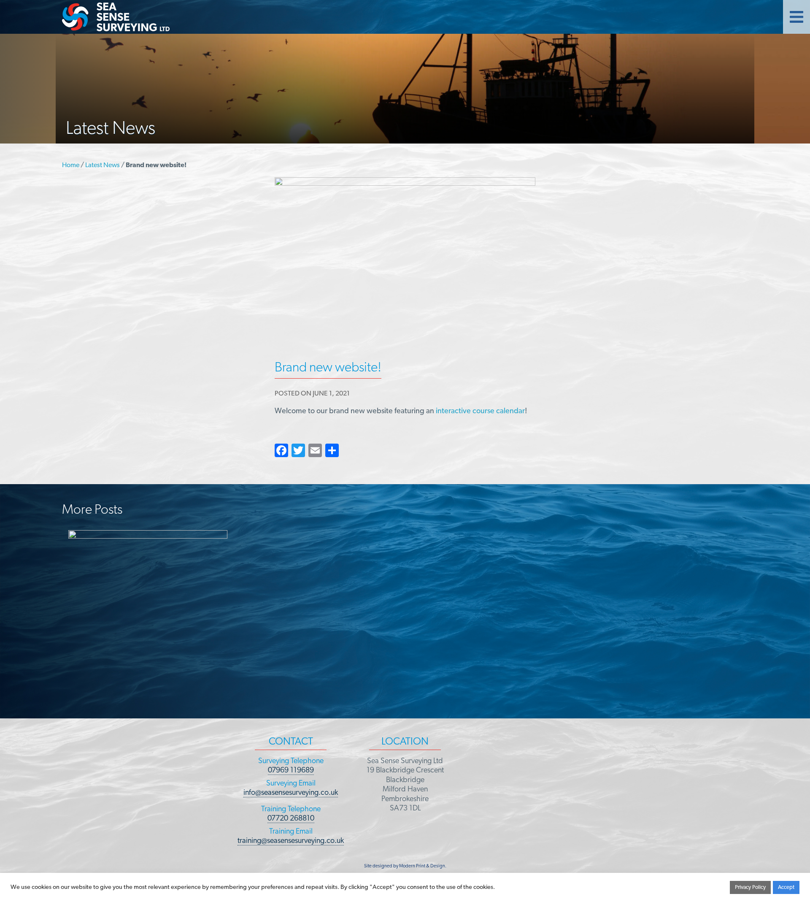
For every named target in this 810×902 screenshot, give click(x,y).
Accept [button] (786, 887)
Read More (366, 700)
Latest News (102, 165)
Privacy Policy (750, 887)
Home (70, 165)
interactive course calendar (480, 411)
